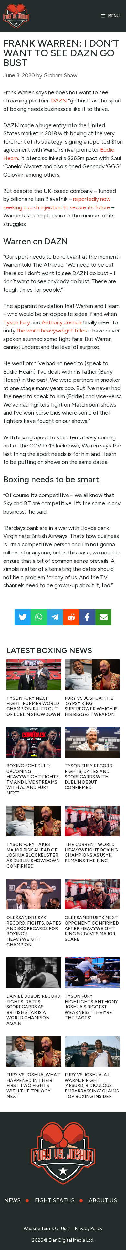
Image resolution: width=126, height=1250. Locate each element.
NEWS (12, 1200)
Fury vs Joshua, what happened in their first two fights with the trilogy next (33, 1085)
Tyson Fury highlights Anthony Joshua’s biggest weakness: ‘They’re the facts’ (91, 1007)
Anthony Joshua (61, 322)
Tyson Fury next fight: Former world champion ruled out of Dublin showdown (33, 706)
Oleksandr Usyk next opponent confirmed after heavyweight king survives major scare (92, 928)
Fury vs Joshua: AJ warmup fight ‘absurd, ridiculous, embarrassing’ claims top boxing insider (92, 1085)
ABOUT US (103, 1200)
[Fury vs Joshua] (16, 16)
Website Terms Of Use (46, 1228)
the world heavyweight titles (52, 330)
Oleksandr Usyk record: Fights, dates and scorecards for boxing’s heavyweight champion (33, 931)
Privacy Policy (88, 1228)
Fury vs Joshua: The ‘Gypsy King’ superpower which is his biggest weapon (91, 706)
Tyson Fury (16, 322)
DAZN (59, 100)
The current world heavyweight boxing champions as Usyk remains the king (91, 852)
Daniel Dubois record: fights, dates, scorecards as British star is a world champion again (33, 1010)
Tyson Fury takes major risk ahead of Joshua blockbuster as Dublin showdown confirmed (33, 855)
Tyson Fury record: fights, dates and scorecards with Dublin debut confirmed (89, 776)
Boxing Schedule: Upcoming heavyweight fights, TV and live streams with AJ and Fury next (33, 779)
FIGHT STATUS (55, 1200)
